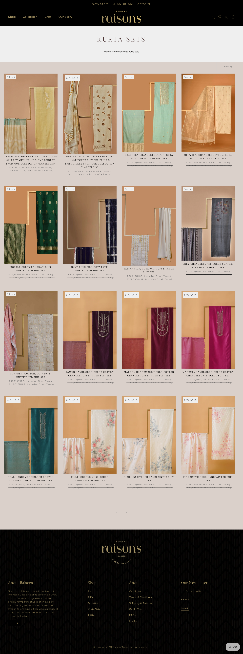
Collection (30, 16)
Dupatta (93, 603)
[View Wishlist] (220, 17)
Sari (90, 591)
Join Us (133, 621)
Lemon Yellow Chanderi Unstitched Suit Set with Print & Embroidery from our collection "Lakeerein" (30, 160)
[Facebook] (11, 623)
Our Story (66, 16)
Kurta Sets (94, 609)
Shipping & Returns (140, 603)
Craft (48, 16)
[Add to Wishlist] (55, 76)
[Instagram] (17, 623)
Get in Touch (136, 609)
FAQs (132, 615)
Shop (12, 16)
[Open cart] (233, 17)
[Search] (213, 17)
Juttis (91, 615)
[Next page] (137, 512)
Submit (185, 608)
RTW (91, 597)
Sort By (228, 66)
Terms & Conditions (141, 597)
